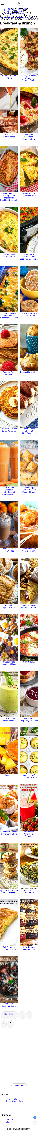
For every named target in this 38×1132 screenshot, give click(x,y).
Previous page (9, 1014)
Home (2, 17)
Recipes (10, 17)
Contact (9, 1119)
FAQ (7, 1122)
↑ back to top (19, 1085)
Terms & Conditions (14, 1101)
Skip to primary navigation (15, 9)
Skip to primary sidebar (14, 13)
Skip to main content (13, 11)
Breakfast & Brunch (24, 17)
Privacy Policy (12, 1099)
